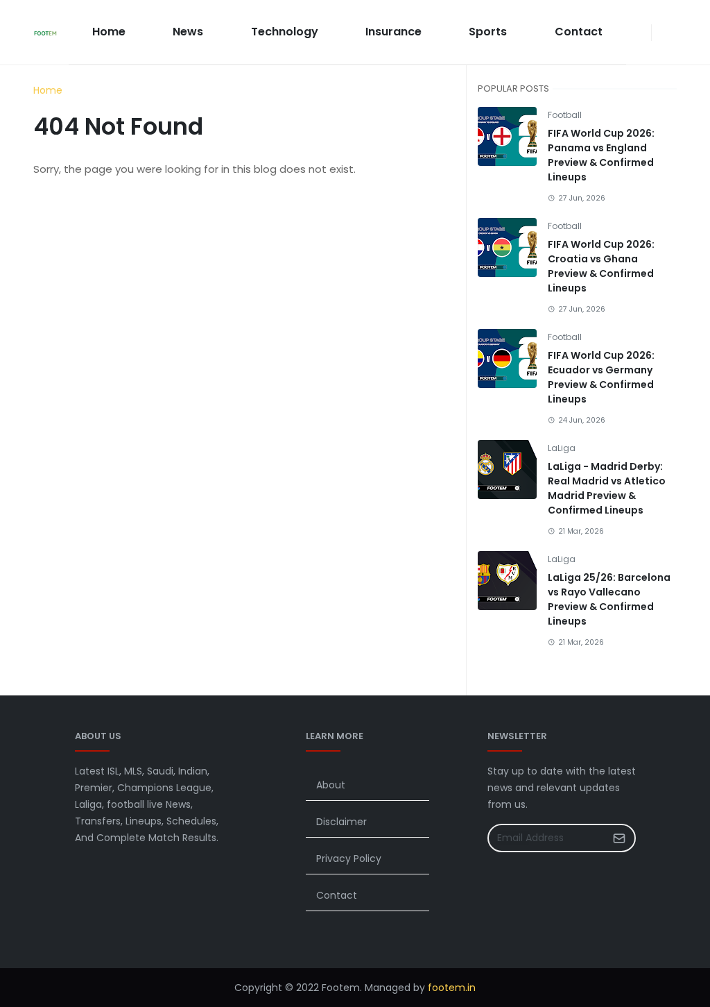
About (330, 785)
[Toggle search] (671, 32)
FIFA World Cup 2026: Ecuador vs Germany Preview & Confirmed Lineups (601, 377)
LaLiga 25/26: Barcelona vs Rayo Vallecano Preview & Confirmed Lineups (609, 599)
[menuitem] (109, 32)
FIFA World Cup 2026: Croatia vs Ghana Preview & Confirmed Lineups (601, 266)
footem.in (452, 988)
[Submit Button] (619, 838)
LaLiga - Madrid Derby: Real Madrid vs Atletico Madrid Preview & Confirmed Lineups (607, 488)
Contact (336, 895)
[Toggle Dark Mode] (660, 32)
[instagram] (642, 32)
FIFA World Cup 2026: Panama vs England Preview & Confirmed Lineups (601, 155)
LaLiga (561, 448)
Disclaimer (341, 822)
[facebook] (631, 32)
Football (565, 115)
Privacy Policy (348, 858)
